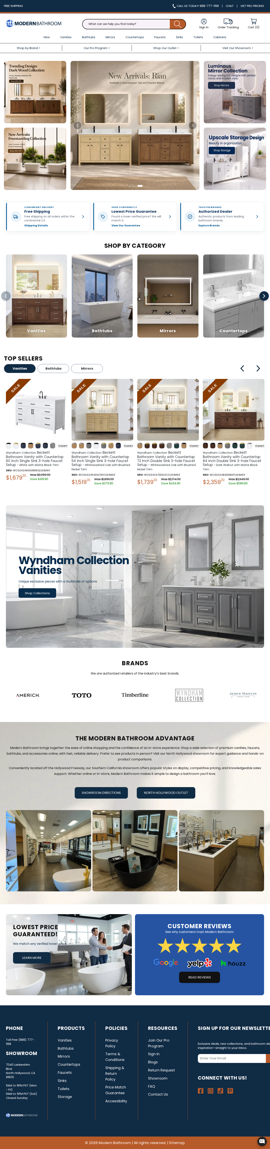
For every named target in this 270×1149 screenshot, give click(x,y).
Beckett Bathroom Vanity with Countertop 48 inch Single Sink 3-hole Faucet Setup (168, 458)
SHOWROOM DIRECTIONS (101, 792)
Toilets (63, 1088)
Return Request (161, 1070)
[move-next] (258, 369)
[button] (254, 24)
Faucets (65, 1072)
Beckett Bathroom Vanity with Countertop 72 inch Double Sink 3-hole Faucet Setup (35, 460)
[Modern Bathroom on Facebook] (200, 1091)
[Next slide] (192, 125)
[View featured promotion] (135, 125)
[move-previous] (242, 369)
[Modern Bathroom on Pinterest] (230, 1091)
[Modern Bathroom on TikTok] (220, 1091)
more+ (63, 446)
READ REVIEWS (199, 977)
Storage (65, 1096)
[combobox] (134, 24)
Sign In (154, 1053)
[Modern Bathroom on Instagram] (210, 1091)
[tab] (129, 186)
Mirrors (87, 368)
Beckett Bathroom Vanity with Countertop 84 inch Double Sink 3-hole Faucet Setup (101, 460)
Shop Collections (37, 593)
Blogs (153, 1062)
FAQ (151, 1086)
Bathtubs (53, 368)
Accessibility (116, 1101)
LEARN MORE (32, 957)
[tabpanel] (37, 433)
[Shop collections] (135, 576)
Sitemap (177, 1142)
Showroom (157, 1078)
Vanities (20, 368)
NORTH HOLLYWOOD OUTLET (166, 792)
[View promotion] (35, 92)
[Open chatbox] (262, 1141)
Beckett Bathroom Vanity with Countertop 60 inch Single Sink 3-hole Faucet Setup (231, 458)
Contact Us (158, 1094)
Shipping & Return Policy (114, 1073)
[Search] (178, 24)
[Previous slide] (77, 125)
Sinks (62, 1080)
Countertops (69, 1064)
